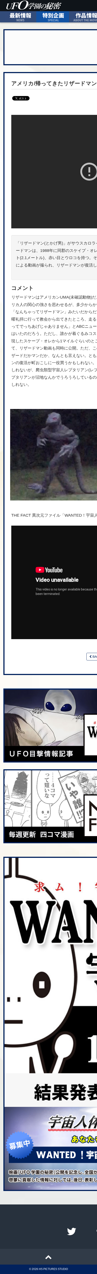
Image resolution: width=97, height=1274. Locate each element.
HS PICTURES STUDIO (53, 1269)
